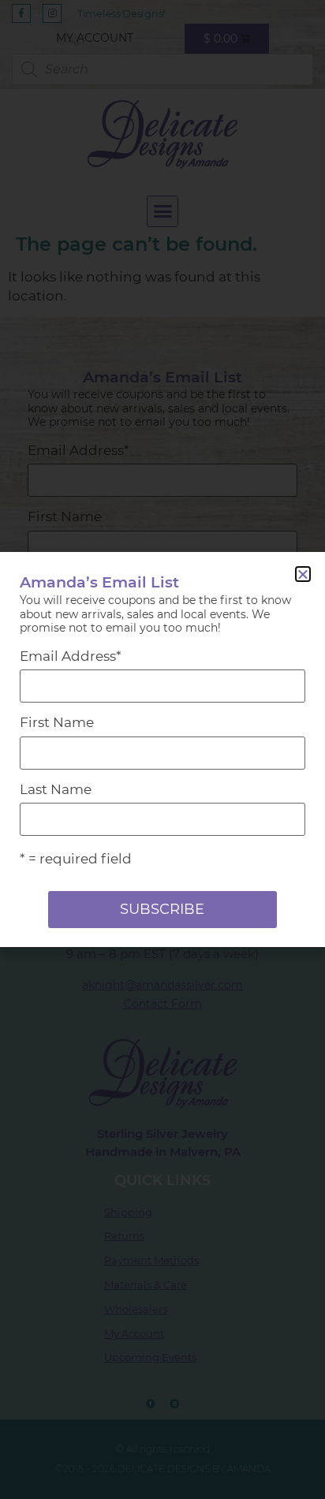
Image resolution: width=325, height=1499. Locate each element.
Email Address (70, 656)
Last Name (56, 789)
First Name (57, 722)
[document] (162, 749)
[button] (303, 574)
